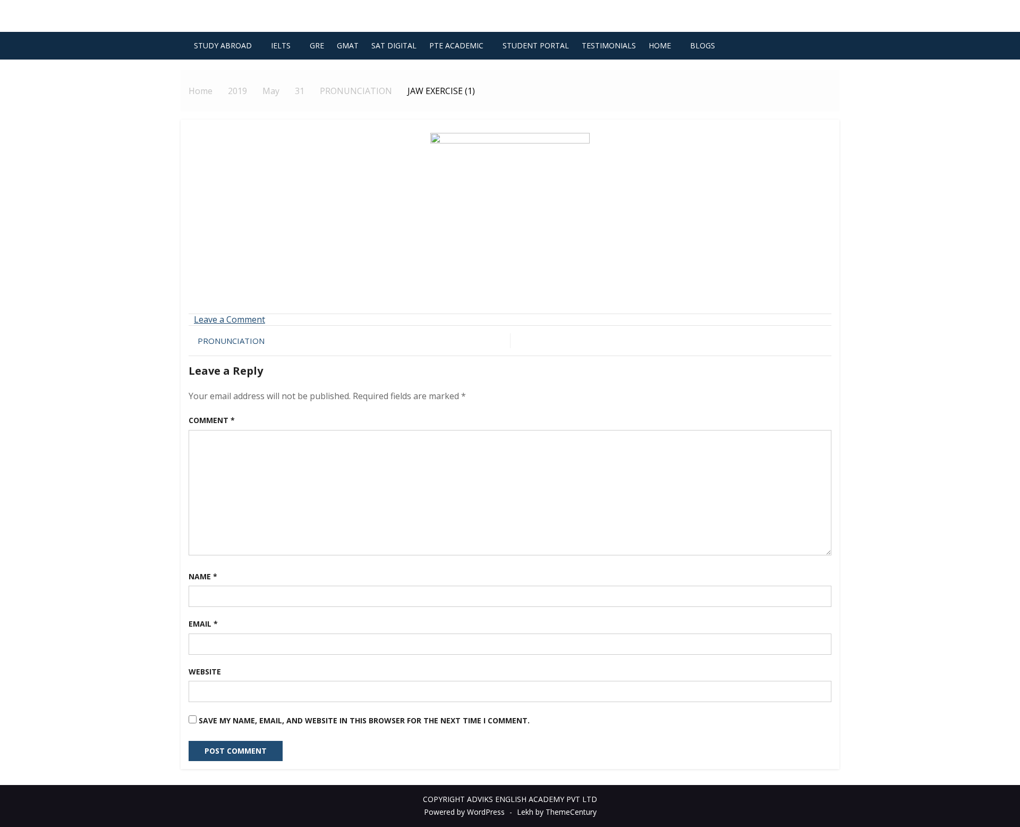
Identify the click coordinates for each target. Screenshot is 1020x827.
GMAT (348, 45)
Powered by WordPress (464, 812)
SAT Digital (393, 45)
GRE (317, 45)
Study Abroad (223, 45)
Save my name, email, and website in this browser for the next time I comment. (364, 720)
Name (203, 576)
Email (203, 624)
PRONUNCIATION (231, 340)
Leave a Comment (229, 319)
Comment (212, 420)
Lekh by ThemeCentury (557, 812)
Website (205, 671)
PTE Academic (456, 45)
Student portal (536, 45)
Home (660, 45)
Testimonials (609, 45)
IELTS (281, 45)
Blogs (702, 45)
